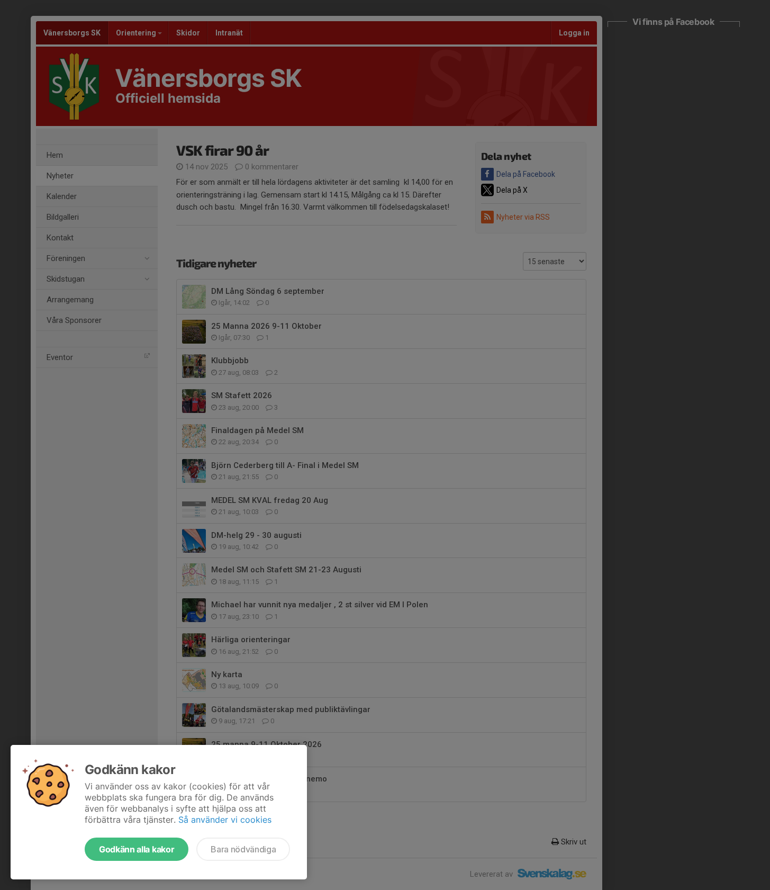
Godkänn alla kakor (136, 849)
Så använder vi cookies (224, 819)
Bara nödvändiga (243, 849)
